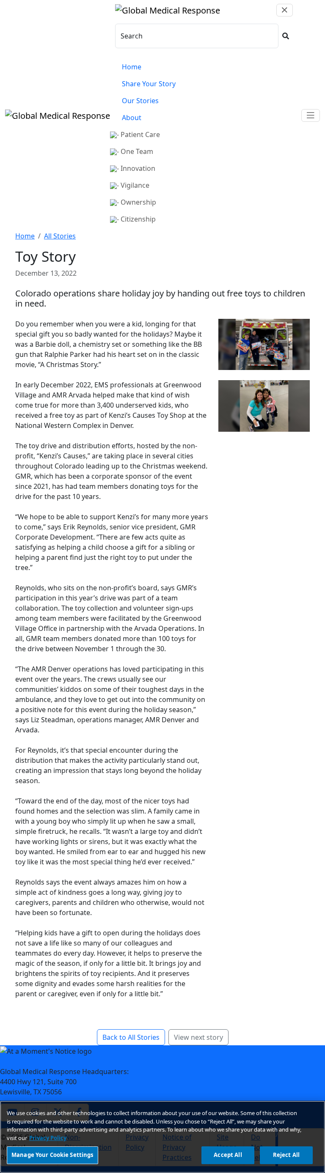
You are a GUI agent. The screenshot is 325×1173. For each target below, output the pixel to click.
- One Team (135, 151)
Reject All (286, 1155)
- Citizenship (136, 219)
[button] (285, 36)
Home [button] (131, 66)
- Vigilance (133, 185)
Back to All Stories (131, 1037)
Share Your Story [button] (149, 83)
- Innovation (136, 168)
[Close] (284, 10)
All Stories (60, 236)
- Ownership (136, 202)
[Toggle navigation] (310, 115)
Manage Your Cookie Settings (52, 1155)
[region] (162, 1137)
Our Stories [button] (140, 100)
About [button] (131, 117)
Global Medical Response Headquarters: (64, 1071)
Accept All (228, 1155)
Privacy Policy (47, 1138)
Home (25, 236)
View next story (198, 1037)
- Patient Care (138, 134)
